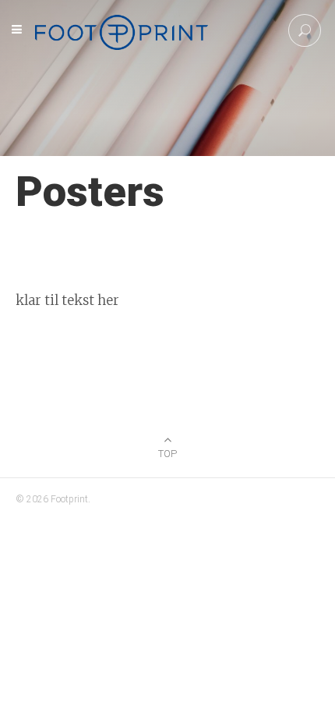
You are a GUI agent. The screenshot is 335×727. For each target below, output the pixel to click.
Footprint (69, 499)
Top (167, 453)
